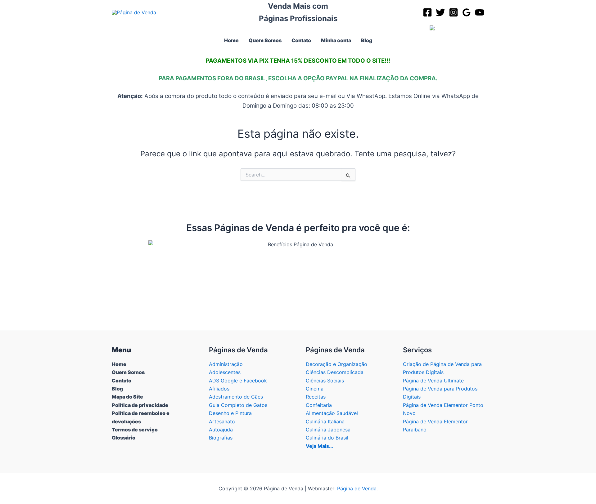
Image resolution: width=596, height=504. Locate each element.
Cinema (314, 389)
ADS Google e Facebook (238, 380)
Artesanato (222, 421)
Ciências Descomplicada (334, 372)
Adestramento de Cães (236, 397)
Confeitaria (319, 405)
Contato (121, 380)
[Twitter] (440, 12)
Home (119, 364)
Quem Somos (128, 372)
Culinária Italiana (325, 421)
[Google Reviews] (466, 12)
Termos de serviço (135, 429)
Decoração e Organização (336, 364)
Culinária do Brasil (327, 438)
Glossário (123, 438)
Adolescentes (225, 372)
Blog (117, 389)
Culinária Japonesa (328, 429)
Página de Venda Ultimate (433, 380)
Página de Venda (357, 488)
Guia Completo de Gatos (238, 405)
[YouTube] (479, 12)
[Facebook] (427, 12)
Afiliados (219, 389)
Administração (226, 364)
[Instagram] (453, 12)
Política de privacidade (140, 405)
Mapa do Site (127, 397)
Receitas (316, 397)
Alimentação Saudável (332, 413)
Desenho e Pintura (230, 413)
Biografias (221, 438)
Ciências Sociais (325, 380)
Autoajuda (221, 429)
